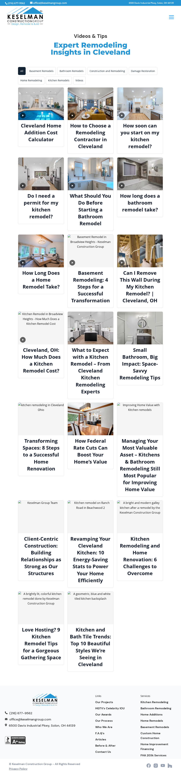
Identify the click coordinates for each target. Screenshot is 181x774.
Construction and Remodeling (107, 71)
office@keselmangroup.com (30, 719)
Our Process (104, 721)
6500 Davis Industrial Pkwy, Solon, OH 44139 (151, 3)
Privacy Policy (18, 769)
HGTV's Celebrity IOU (110, 708)
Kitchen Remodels (58, 80)
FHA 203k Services (154, 755)
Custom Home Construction (150, 735)
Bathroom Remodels (72, 71)
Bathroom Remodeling (156, 708)
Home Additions (152, 714)
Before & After (105, 745)
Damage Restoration (143, 71)
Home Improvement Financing (154, 746)
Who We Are (103, 727)
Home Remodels (152, 721)
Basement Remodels (41, 71)
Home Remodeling (31, 80)
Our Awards (103, 714)
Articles (100, 739)
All (21, 71)
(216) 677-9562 (16, 3)
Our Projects (104, 702)
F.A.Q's (99, 733)
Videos (79, 80)
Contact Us (103, 752)
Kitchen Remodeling (154, 702)
